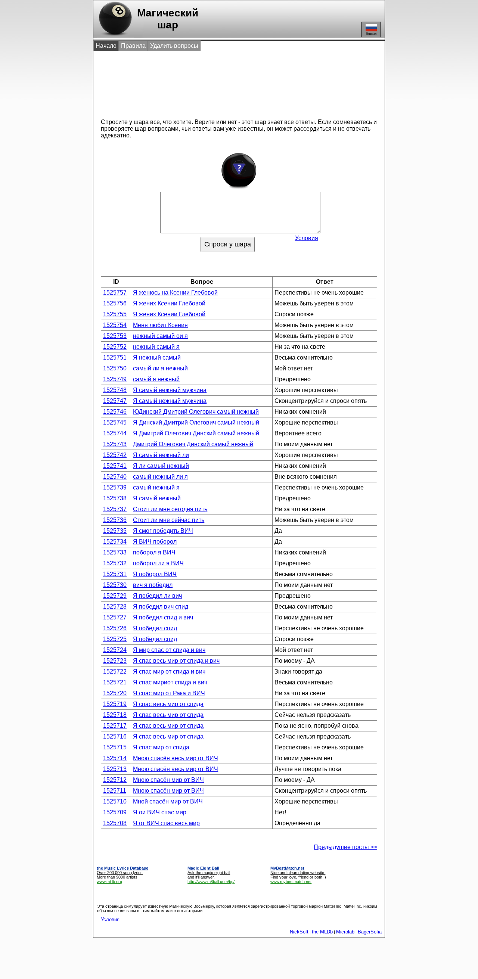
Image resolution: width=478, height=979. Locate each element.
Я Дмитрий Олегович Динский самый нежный (196, 433)
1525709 (115, 812)
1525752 (115, 347)
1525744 (115, 433)
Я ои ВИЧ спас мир (159, 812)
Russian (371, 33)
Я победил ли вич (157, 596)
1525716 (115, 736)
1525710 (115, 801)
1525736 (115, 520)
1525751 (115, 357)
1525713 (115, 769)
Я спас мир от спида (161, 747)
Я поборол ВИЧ (155, 574)
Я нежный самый (157, 357)
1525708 (115, 823)
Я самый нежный (157, 498)
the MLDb (322, 932)
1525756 (115, 303)
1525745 (115, 422)
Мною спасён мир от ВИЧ (168, 780)
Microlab (345, 932)
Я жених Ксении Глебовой (169, 303)
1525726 (115, 628)
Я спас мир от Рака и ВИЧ (169, 693)
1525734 (115, 541)
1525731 (115, 574)
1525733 (115, 552)
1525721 (115, 682)
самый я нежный (156, 379)
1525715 (115, 747)
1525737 (115, 509)
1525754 (115, 325)
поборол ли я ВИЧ (158, 563)
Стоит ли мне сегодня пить (170, 509)
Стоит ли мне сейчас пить (168, 520)
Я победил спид (155, 628)
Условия (306, 238)
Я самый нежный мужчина (170, 390)
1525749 (115, 379)
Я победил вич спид (160, 606)
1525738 (115, 498)
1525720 (115, 693)
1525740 (115, 476)
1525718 (115, 715)
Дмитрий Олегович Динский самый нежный (193, 444)
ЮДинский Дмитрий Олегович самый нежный (196, 411)
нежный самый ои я (160, 336)
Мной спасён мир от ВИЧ (168, 801)
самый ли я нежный (160, 368)
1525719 (115, 704)
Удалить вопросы (174, 46)
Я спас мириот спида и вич (170, 682)
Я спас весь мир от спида (168, 704)
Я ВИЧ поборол (155, 541)
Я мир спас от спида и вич (169, 650)
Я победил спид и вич (163, 617)
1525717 (115, 725)
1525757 (115, 292)
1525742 (115, 455)
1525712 (115, 780)
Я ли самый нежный (161, 466)
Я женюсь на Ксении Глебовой (175, 292)
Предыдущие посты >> (345, 847)
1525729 (115, 596)
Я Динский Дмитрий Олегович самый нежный (196, 422)
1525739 (115, 487)
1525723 (115, 661)
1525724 (115, 650)
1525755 (115, 314)
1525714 (115, 758)
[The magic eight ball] (113, 35)
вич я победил (153, 585)
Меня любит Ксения (160, 325)
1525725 (115, 639)
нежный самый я (156, 347)
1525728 (115, 606)
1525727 (115, 617)
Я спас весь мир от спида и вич (176, 661)
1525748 (115, 390)
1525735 (115, 531)
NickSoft (299, 932)
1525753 (115, 336)
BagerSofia (370, 932)
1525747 (115, 401)
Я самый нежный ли (161, 455)
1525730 (115, 585)
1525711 (114, 790)
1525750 (115, 368)
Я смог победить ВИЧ (163, 531)
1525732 (115, 563)
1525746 (115, 411)
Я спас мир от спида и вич (169, 671)
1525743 (115, 444)
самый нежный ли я (160, 476)
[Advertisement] (231, 81)
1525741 (115, 466)
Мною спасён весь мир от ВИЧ (175, 758)
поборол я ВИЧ (154, 552)
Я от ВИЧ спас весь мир (166, 823)
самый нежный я (156, 487)
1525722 (115, 671)
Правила (133, 46)
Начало (106, 46)
